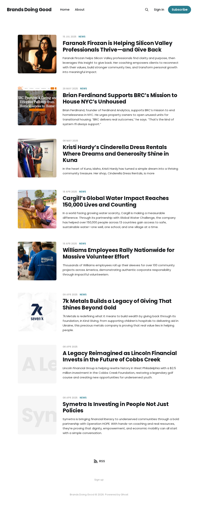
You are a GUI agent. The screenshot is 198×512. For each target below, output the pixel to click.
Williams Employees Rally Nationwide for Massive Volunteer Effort (118, 253)
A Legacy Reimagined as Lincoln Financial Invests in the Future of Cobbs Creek (120, 356)
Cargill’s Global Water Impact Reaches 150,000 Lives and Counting (116, 201)
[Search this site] (147, 10)
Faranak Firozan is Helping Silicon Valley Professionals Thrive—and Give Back (117, 46)
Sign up (99, 479)
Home (64, 9)
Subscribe (180, 9)
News (82, 36)
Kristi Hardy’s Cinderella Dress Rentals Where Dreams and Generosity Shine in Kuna (116, 153)
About (79, 9)
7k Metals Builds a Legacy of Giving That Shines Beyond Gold (117, 304)
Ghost (124, 494)
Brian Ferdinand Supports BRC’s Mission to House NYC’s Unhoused (120, 99)
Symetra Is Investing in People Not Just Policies (115, 407)
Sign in (159, 9)
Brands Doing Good (29, 9)
